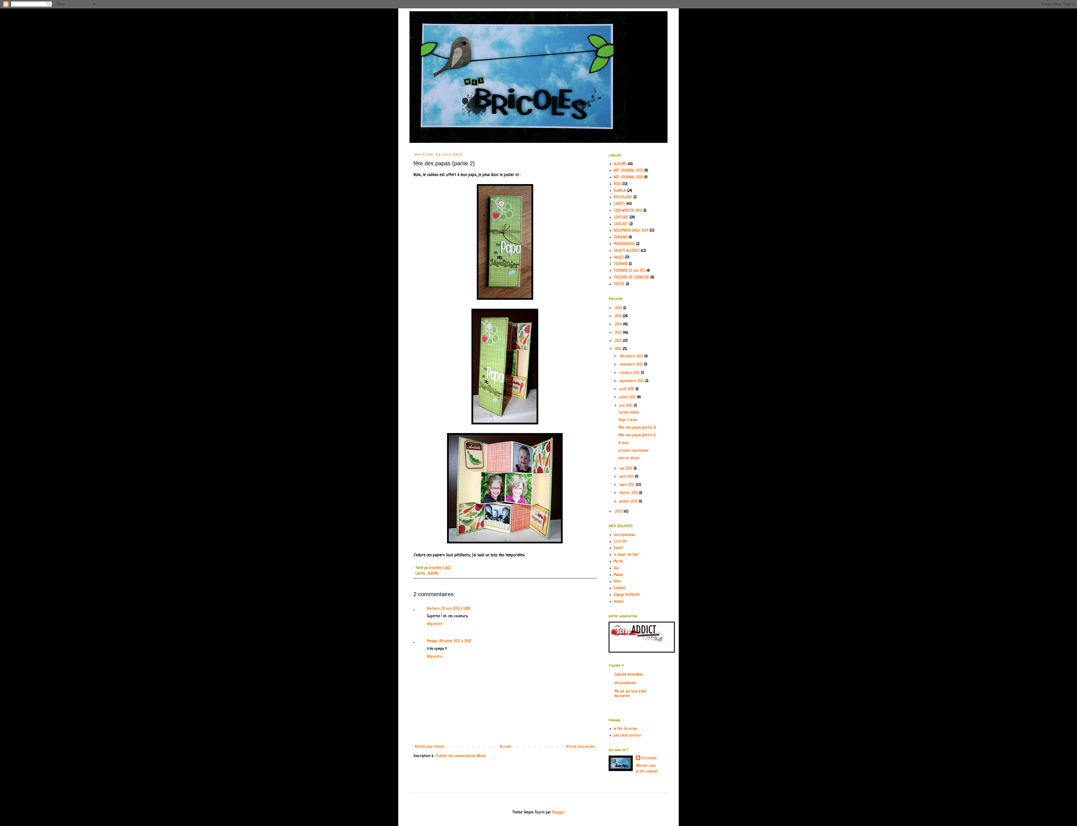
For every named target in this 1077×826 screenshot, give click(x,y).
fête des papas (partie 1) (637, 435)
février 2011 (629, 493)
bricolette (649, 758)
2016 (619, 308)
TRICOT (619, 284)
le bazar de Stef (626, 555)
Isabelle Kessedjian (629, 674)
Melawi (432, 641)
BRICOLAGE (623, 197)
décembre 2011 (632, 356)
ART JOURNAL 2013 (628, 170)
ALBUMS (433, 574)
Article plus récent (429, 747)
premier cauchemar (633, 451)
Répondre (434, 624)
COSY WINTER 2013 (628, 211)
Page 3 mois (627, 420)
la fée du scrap (625, 729)
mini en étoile (628, 458)
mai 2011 (627, 468)
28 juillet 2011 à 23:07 (455, 641)
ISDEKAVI (620, 237)
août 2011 (628, 389)
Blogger (558, 812)
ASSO (617, 184)
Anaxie (618, 602)
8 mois (623, 443)
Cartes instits (628, 412)
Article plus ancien (580, 747)
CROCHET (621, 224)
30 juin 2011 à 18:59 (455, 609)
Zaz (616, 568)
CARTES (619, 204)
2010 (619, 511)
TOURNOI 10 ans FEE (629, 271)
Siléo (617, 581)
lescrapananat (624, 535)
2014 (619, 324)
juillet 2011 (628, 397)
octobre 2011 (630, 373)
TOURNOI (621, 264)
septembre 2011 (632, 381)
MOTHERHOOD (624, 244)
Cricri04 (620, 541)
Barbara (433, 609)
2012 (619, 341)
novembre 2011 (632, 364)
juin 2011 (627, 406)
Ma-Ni (618, 561)
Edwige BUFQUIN (626, 595)
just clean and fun (627, 735)
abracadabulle (625, 683)
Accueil (505, 747)
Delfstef (619, 588)
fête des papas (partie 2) (637, 427)
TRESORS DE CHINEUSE (631, 277)
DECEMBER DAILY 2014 (631, 230)
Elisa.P (618, 548)
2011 (619, 349)
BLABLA (620, 191)
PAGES (619, 257)
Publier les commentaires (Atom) (460, 756)
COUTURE (621, 217)
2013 (619, 333)
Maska (618, 575)
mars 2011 (628, 485)
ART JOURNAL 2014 (628, 177)
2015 (619, 316)
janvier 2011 (629, 501)
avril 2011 (627, 477)
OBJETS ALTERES (626, 251)
